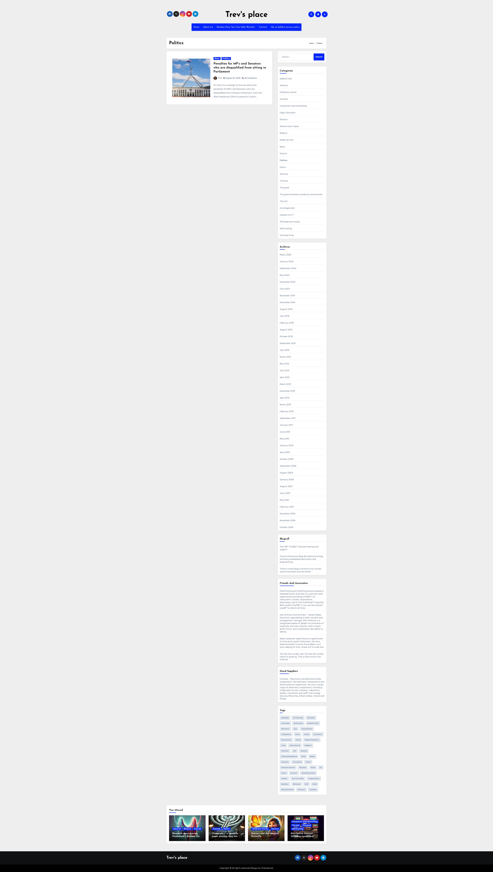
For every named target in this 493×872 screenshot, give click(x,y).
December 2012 (287, 391)
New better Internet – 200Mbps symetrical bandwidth (303, 836)
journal (304, 751)
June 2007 (285, 493)
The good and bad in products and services (301, 194)
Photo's (283, 153)
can (295, 729)
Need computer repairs (291, 638)
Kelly (303, 756)
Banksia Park (312, 723)
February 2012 (287, 411)
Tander (284, 778)
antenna (311, 718)
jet (294, 751)
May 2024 (285, 275)
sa (321, 767)
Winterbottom (287, 789)
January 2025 (287, 261)
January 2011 (286, 425)
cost (297, 734)
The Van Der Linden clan (292, 654)
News (217, 58)
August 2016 (286, 329)
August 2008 (286, 473)
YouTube (313, 789)
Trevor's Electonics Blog (291, 556)
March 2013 (285, 384)
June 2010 (285, 432)
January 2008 (287, 479)
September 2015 (288, 343)
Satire (283, 167)
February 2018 (287, 323)
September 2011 (288, 418)
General (283, 119)
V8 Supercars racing (290, 221)
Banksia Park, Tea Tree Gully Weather (236, 27)
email (298, 740)
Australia (285, 723)
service (294, 773)
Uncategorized (287, 208)
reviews (302, 767)
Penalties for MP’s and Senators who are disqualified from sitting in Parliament (240, 67)
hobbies (308, 745)
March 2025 (285, 255)
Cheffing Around (288, 591)
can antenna (306, 729)
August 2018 (286, 309)
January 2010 (286, 445)
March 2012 (285, 404)
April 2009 (285, 452)
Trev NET (284, 546)
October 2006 (286, 527)
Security (284, 174)
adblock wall (286, 78)
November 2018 (287, 302)
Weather (284, 784)
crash (306, 734)
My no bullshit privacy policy (285, 27)
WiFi (306, 784)
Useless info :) (287, 215)
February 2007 (287, 507)
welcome (296, 784)
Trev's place (246, 15)
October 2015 (286, 336)
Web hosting (286, 228)
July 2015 (284, 350)
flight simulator (312, 740)
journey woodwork (289, 756)
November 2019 (287, 295)
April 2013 (285, 377)
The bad (284, 181)
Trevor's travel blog (289, 569)
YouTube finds (287, 235)
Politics (226, 58)
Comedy (284, 99)
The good (284, 187)
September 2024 (288, 268)
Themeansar (267, 868)
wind (315, 784)
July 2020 (285, 289)
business (285, 729)
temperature (313, 778)
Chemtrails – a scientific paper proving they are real (225, 836)
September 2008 (288, 466)
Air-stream (298, 718)
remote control (288, 767)
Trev (220, 78)
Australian (298, 723)
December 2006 (288, 513)
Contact (263, 27)
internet (285, 751)
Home (196, 27)
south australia (308, 773)
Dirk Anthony (286, 615)
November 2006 (288, 520)
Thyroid (283, 201)
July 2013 (284, 370)
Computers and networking (293, 106)
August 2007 (286, 486)
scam (283, 773)
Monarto (284, 762)
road (313, 767)
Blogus (254, 868)
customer (318, 734)
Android (284, 85)
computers (286, 734)
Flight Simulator (288, 112)
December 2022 (288, 282)
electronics (286, 740)
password (297, 762)
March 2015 (285, 357)
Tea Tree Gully (298, 778)
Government (295, 745)
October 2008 (286, 459)
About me (208, 27)
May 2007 (284, 500)
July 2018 (285, 316)
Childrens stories (288, 92)
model (312, 756)
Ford (283, 745)
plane (308, 762)
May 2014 (284, 364)
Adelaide (285, 718)
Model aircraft (287, 140)
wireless (301, 789)
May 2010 (284, 438)
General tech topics (289, 126)
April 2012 (285, 398)
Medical (283, 133)
